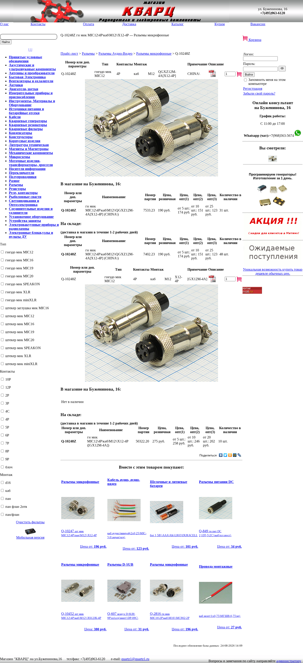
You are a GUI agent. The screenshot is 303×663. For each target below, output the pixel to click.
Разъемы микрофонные (153, 53)
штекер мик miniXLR (21, 364)
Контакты (38, 24)
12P (8, 387)
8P (7, 451)
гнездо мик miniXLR (21, 300)
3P (7, 403)
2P (7, 395)
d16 (8, 483)
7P (7, 443)
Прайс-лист (69, 53)
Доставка (129, 24)
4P (7, 419)
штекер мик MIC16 (19, 324)
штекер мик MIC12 (19, 316)
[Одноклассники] (230, 455)
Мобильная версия (30, 537)
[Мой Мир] (234, 455)
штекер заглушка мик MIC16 (27, 308)
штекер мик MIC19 (19, 332)
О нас (4, 24)
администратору (288, 661)
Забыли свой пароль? (259, 93)
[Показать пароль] (282, 68)
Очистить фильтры (30, 522)
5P (7, 427)
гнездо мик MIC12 (19, 252)
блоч (8, 467)
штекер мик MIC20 (19, 340)
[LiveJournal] (239, 455)
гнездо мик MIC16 (19, 260)
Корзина (254, 40)
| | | (30, 49)
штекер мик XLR (18, 356)
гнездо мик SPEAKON (22, 284)
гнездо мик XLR (17, 292)
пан (8, 499)
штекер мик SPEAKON (23, 348)
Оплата (88, 24)
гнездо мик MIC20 (19, 276)
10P (8, 379)
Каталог (177, 24)
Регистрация (252, 88)
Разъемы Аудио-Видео (115, 53)
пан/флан (12, 514)
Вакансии (257, 24)
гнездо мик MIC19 (19, 268)
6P (7, 435)
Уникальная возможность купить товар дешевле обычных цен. (272, 271)
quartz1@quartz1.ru (135, 659)
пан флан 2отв (16, 506)
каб (7, 491)
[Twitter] (225, 455)
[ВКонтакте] (220, 455)
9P (7, 459)
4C (7, 411)
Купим (219, 24)
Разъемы (88, 53)
